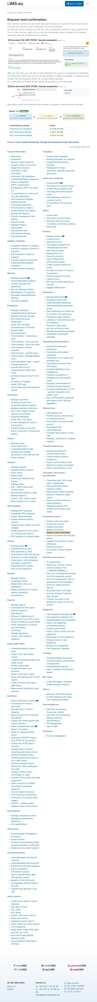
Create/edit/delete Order (22, 449)
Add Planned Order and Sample (25, 554)
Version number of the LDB (23, 165)
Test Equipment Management (60, 614)
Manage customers (19, 399)
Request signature (19, 610)
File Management (54, 723)
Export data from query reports (25, 924)
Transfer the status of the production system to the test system (60, 602)
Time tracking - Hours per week (25, 344)
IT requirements (54, 562)
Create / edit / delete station (24, 498)
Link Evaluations (18, 927)
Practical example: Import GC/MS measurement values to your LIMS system (25, 758)
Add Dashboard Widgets (22, 199)
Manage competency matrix (23, 815)
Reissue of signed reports (22, 616)
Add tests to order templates (24, 557)
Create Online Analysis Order (59, 188)
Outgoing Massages (20, 416)
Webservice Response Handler (60, 465)
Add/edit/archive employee (23, 313)
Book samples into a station (23, 501)
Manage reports (18, 605)
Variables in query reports (22, 921)
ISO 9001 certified (75, 989)
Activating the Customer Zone (60, 186)
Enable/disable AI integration (24, 833)
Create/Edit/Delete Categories (24, 179)
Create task (16, 321)
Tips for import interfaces (22, 792)
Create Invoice (53, 239)
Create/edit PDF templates (23, 513)
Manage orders (18, 443)
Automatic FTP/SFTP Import (23, 738)
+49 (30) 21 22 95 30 (48, 986)
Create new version (55, 524)
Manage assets (18, 546)
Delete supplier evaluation (22, 268)
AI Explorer (16, 836)
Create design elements (21, 516)
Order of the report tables (22, 674)
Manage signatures (19, 633)
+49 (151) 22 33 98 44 (49, 989)
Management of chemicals (23, 292)
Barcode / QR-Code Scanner (59, 694)
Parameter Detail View (57, 300)
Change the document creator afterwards (59, 142)
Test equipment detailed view (60, 617)
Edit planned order (19, 230)
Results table (17, 475)
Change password (19, 364)
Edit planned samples (20, 233)
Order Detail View (19, 446)
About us (11, 986)
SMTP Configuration (20, 185)
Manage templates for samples (60, 159)
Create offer (52, 215)
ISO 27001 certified (75, 986)
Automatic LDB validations (23, 176)
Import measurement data (23, 726)
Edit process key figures (22, 207)
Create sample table (20, 665)
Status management (20, 182)
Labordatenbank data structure (25, 863)
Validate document (55, 527)
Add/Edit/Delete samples (22, 470)
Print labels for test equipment (60, 637)
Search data (52, 726)
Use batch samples (19, 301)
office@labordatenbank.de (48, 995)
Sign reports (16, 613)
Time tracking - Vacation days (24, 353)
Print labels (16, 173)
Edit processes (17, 222)
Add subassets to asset (21, 551)
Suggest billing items (56, 287)
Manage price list (54, 253)
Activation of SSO (19, 170)
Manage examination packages (60, 331)
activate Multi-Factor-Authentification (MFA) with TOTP (23, 370)
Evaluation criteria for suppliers (25, 245)
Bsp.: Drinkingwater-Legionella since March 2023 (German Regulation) (60, 400)
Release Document (55, 529)
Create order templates (57, 156)
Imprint (10, 989)
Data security (73, 983)
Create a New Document (58, 521)
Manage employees (20, 310)
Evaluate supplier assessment (24, 260)
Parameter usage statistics (58, 317)
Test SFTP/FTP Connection (23, 740)
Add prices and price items (59, 218)
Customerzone (53, 183)
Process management (56, 736)
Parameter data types (56, 325)
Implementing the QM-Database (25, 866)
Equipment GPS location (22, 566)
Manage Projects (18, 225)
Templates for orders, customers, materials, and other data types (61, 171)
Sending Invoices (54, 242)
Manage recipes (18, 578)
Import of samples (19, 729)
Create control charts (56, 628)
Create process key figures (23, 210)
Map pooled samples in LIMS (24, 492)
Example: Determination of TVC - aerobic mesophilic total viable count (61, 392)
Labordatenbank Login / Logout (25, 361)
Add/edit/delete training (57, 666)
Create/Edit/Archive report (23, 607)
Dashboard (16, 159)
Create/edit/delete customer (24, 405)
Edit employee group (20, 319)
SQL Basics (16, 912)
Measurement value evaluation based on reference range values (60, 494)
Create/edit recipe (19, 581)
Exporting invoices (55, 256)
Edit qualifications (19, 824)
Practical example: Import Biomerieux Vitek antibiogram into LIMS (24, 766)
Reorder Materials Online (22, 289)
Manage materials (19, 278)
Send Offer (51, 226)
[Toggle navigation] (88, 3)
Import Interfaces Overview (23, 700)
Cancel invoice (53, 279)
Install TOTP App (18, 384)
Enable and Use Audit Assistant (25, 848)
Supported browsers (20, 168)
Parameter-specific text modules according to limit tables (59, 509)
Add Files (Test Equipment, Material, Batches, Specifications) (59, 718)
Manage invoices (54, 236)
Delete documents (30, 142)
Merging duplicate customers (24, 408)
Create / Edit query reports (23, 915)
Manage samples (18, 467)
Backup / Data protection (22, 162)
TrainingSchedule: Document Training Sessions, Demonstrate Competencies (61, 661)
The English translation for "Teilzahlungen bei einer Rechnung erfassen (58, 248)
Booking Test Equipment (57, 645)
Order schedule (18, 457)
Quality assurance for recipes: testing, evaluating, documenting (24, 592)
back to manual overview (20, 12)
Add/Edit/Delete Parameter (59, 302)
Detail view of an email (21, 419)
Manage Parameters (56, 297)
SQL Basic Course (19, 907)
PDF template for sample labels (25, 536)
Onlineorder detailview (21, 205)
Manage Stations (18, 495)
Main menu (16, 156)
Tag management (19, 236)
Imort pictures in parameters (24, 795)
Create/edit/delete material (23, 281)
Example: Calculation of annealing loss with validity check (59, 378)
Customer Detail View (21, 402)
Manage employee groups (22, 316)
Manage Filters (17, 484)
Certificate (16, 630)
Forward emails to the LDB (23, 428)
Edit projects (17, 227)
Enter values (16, 472)
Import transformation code (59, 468)
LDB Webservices (54, 413)
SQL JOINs (16, 909)
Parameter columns (19, 918)
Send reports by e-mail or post (25, 619)
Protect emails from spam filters (25, 622)
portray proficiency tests (58, 328)
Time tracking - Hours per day (24, 341)
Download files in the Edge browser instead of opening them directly (59, 593)
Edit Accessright (18, 333)
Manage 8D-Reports (20, 213)
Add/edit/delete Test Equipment (61, 620)
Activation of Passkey (21, 381)
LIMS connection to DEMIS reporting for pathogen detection (23, 786)
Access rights (17, 330)
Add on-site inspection (21, 568)
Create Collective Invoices (58, 276)
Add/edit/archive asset (21, 548)
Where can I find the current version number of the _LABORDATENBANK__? (59, 568)
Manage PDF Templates (21, 510)
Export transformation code (59, 462)
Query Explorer (18, 839)
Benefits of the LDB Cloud (22, 880)
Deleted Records (18, 202)
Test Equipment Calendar (58, 648)
